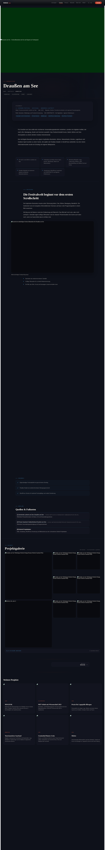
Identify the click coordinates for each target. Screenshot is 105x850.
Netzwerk (72, 2)
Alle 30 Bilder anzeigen (52, 650)
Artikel (83, 2)
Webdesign (7, 94)
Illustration (15, 94)
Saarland (29, 94)
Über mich (78, 2)
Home (4, 91)
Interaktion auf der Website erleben (37, 373)
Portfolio (61, 2)
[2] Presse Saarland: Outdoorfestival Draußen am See (31, 522)
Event (23, 94)
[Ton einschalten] (101, 76)
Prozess (66, 2)
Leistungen (53, 2)
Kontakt (98, 2)
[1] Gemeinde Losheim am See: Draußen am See (30, 514)
